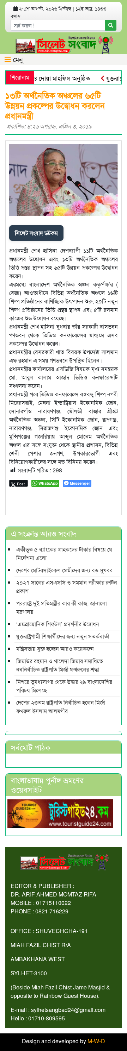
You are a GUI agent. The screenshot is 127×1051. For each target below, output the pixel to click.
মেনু (17, 59)
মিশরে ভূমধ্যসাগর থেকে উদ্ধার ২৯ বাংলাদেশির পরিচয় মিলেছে (64, 686)
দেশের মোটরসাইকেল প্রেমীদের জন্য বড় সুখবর (64, 570)
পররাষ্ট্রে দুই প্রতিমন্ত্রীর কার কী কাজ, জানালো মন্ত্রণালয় (61, 607)
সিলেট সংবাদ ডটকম (36, 233)
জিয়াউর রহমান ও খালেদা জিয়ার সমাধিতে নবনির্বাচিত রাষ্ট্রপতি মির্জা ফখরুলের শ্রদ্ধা (59, 665)
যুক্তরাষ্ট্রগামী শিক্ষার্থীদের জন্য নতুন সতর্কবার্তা (62, 636)
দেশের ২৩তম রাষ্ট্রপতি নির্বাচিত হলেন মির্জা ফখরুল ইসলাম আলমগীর (60, 706)
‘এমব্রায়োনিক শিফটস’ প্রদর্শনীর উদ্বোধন (57, 624)
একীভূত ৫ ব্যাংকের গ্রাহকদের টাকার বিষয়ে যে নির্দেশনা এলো (64, 553)
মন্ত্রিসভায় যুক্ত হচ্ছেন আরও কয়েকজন (55, 648)
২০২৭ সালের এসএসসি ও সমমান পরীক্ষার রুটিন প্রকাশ (66, 586)
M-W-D (96, 1041)
